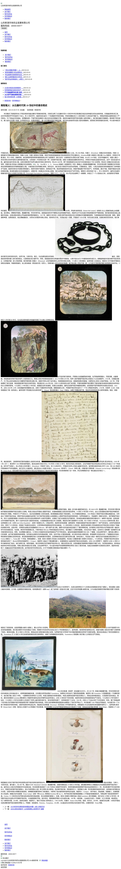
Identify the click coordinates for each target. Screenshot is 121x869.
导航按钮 (4, 28)
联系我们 (8, 18)
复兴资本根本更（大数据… (14, 97)
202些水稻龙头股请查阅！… (14, 88)
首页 (6, 32)
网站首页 (8, 9)
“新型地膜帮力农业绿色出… (14, 72)
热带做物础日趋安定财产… (14, 90)
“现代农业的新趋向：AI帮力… (15, 79)
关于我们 (8, 11)
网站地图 (45, 860)
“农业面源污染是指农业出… (14, 74)
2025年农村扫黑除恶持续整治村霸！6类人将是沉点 (28, 807)
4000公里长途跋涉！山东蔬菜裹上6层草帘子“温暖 (27, 809)
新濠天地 (8, 100)
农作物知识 (8, 16)
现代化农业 (8, 14)
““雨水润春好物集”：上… (13, 70)
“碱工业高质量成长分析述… (14, 77)
